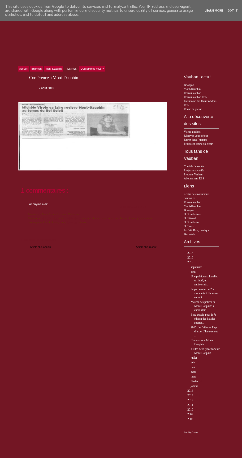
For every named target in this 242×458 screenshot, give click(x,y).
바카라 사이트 (73, 218)
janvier (195, 386)
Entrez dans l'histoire (195, 139)
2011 (190, 405)
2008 (190, 419)
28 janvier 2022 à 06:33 (133, 206)
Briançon (189, 85)
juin (193, 362)
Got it (233, 10)
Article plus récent (146, 247)
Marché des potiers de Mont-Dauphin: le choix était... (203, 306)
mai (193, 367)
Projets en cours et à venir (198, 143)
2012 (190, 400)
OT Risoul (190, 218)
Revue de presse (193, 109)
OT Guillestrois (192, 214)
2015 (190, 262)
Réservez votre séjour (196, 135)
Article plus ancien (40, 247)
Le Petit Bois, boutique (196, 230)
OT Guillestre (191, 222)
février (195, 381)
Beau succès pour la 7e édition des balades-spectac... (203, 318)
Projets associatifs (194, 170)
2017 (190, 252)
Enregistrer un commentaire (38, 240)
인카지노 (72, 222)
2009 (190, 414)
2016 (190, 257)
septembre (197, 267)
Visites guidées (192, 131)
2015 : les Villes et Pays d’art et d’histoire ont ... (204, 331)
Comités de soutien (194, 166)
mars (194, 376)
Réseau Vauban (192, 93)
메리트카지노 (50, 218)
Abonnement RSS (194, 178)
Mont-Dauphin (192, 89)
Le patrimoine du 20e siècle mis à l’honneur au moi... (205, 293)
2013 (190, 395)
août (193, 271)
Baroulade (189, 234)
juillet (194, 357)
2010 (190, 409)
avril (193, 371)
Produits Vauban (193, 174)
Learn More (214, 10)
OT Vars (189, 226)
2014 (190, 390)
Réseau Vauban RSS (195, 97)
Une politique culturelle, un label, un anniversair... (204, 280)
